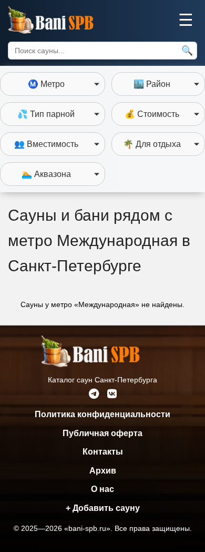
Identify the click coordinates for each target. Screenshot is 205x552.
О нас (102, 489)
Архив (102, 470)
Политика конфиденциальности (102, 414)
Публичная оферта (102, 433)
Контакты (103, 451)
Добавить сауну (103, 508)
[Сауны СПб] (61, 20)
